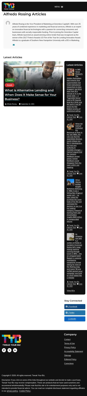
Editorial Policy (70, 359)
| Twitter (71, 313)
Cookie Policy (24, 391)
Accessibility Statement (73, 351)
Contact (67, 339)
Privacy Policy (70, 347)
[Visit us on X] (9, 350)
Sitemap (67, 355)
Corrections (69, 363)
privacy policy (12, 391)
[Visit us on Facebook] (4, 350)
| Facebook (72, 307)
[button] (57, 7)
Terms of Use (69, 343)
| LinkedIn (72, 319)
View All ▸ (71, 291)
